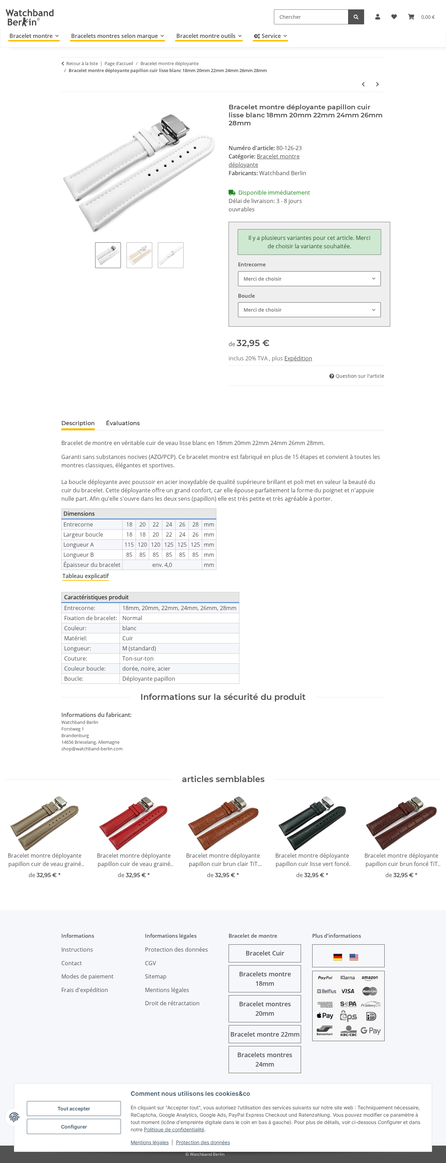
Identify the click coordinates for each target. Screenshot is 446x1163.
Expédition (298, 358)
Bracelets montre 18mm (265, 979)
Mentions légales (150, 1142)
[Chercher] (356, 16)
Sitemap (156, 976)
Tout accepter (73, 1108)
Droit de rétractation (172, 1003)
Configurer (74, 1127)
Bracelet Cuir (265, 953)
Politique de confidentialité (174, 1129)
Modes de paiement (87, 976)
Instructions (77, 949)
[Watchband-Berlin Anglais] (355, 957)
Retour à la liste (82, 63)
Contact (71, 963)
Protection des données (203, 1142)
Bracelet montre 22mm (265, 1034)
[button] (378, 16)
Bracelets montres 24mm (264, 1059)
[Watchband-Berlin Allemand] (339, 957)
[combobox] (309, 278)
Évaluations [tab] (123, 423)
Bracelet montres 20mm (265, 1008)
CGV (150, 963)
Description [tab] (78, 423)
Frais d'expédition (84, 990)
